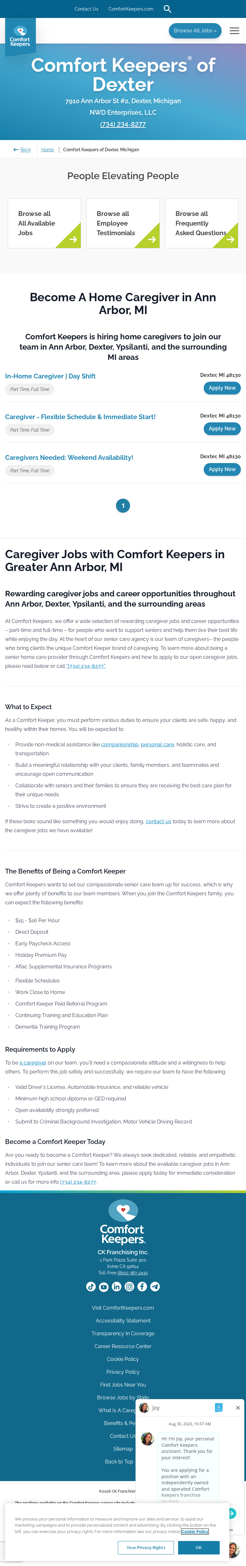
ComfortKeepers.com (131, 9)
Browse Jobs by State (123, 1398)
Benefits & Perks (123, 1423)
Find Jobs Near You (123, 1385)
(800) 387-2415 (133, 1272)
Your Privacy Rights (146, 1547)
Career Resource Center (123, 1346)
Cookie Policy (123, 1359)
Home (47, 149)
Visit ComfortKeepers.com (123, 1308)
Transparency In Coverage (123, 1333)
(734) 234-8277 (123, 124)
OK (199, 1547)
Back (25, 149)
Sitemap (123, 1449)
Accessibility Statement (123, 1321)
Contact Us (86, 9)
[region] (117, 1532)
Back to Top (120, 1462)
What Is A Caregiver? (123, 1410)
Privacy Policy (123, 1372)
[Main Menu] (234, 31)
